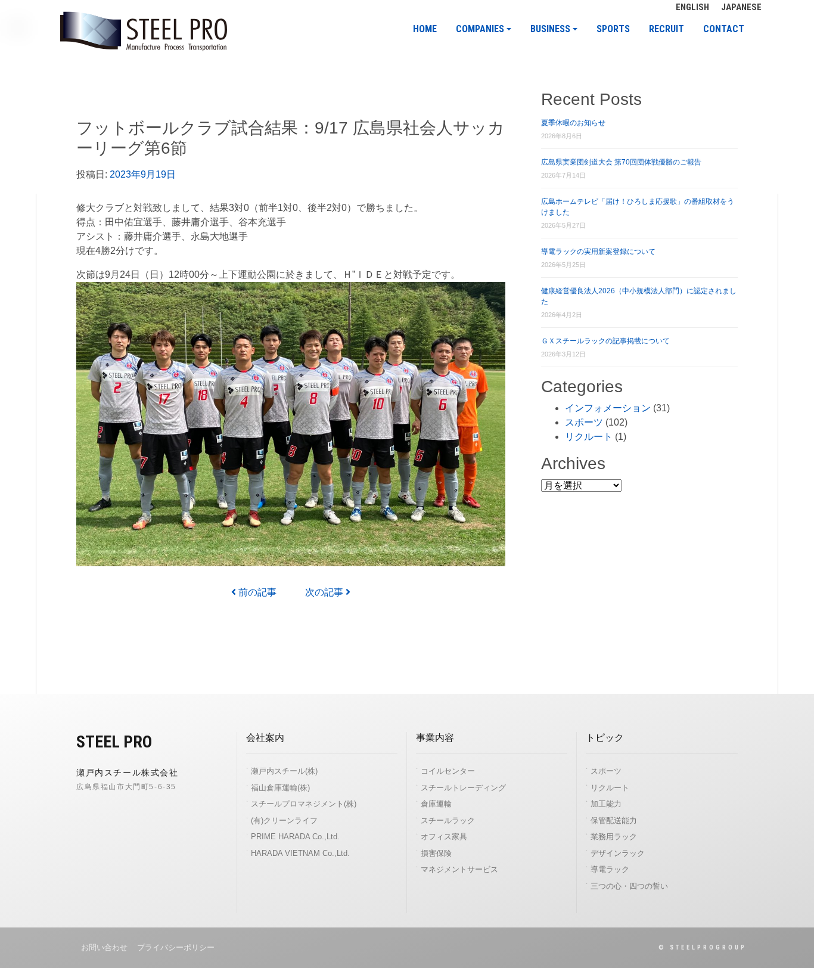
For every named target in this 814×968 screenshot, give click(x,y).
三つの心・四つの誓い (629, 886)
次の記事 (325, 592)
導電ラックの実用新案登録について (598, 251)
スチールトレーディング (463, 787)
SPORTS (613, 29)
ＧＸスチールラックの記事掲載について (605, 341)
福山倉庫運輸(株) (280, 787)
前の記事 (256, 592)
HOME (425, 29)
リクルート (589, 437)
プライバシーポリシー (176, 947)
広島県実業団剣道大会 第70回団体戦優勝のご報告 (621, 162)
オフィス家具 (444, 836)
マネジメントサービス (459, 869)
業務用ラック (614, 836)
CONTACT (723, 29)
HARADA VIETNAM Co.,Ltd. (300, 853)
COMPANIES (480, 29)
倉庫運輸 (436, 803)
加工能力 (606, 803)
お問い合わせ (104, 947)
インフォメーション (608, 408)
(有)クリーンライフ (284, 820)
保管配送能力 (614, 820)
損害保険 (436, 853)
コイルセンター (448, 771)
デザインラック (618, 853)
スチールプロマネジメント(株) (303, 803)
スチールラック (448, 820)
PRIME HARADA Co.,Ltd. (295, 836)
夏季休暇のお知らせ (573, 123)
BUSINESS (550, 29)
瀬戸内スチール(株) (284, 771)
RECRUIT (666, 29)
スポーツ (584, 422)
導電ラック (610, 869)
